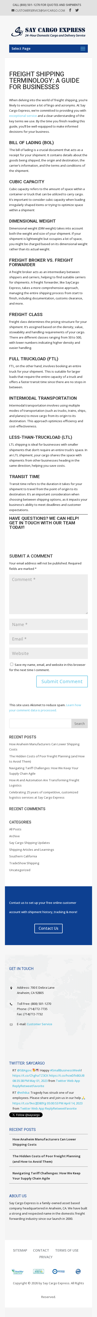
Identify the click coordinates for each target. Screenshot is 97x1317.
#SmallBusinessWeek (65, 1070)
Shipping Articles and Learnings (31, 849)
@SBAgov (24, 1070)
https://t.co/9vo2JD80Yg (29, 1103)
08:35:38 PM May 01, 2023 (30, 1081)
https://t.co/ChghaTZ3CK (30, 1075)
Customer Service (39, 1024)
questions (33, 518)
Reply (16, 1086)
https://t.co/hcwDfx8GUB (67, 1075)
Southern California (23, 856)
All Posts (15, 829)
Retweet (26, 1086)
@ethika (23, 1092)
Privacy (46, 1257)
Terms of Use (67, 1250)
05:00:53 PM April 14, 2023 (64, 1103)
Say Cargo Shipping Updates (29, 843)
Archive (14, 836)
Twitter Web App (68, 1081)
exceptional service (23, 116)
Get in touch (24, 523)
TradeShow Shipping (24, 863)
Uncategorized (19, 870)
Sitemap (20, 1250)
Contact (41, 1250)
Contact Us (48, 928)
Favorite (38, 1086)
